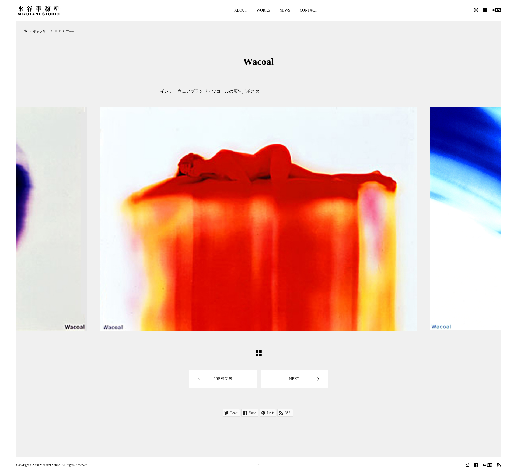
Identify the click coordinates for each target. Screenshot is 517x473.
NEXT (294, 379)
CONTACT (308, 10)
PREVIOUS (223, 379)
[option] (258, 219)
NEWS (285, 10)
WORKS (263, 10)
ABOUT (240, 10)
